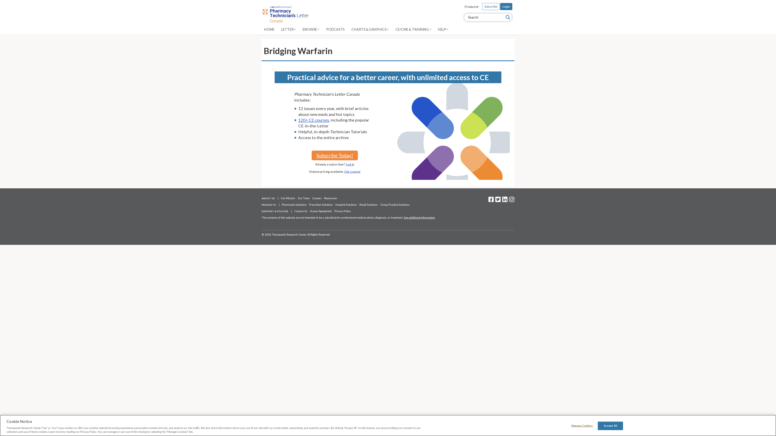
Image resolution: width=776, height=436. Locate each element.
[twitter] (497, 200)
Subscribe (490, 6)
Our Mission (288, 198)
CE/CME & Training (412, 29)
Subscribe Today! (334, 155)
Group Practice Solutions (395, 204)
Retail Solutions (369, 204)
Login (506, 6)
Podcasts (335, 29)
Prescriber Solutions (321, 204)
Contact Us (300, 211)
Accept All (610, 425)
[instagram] (511, 200)
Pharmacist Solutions (294, 204)
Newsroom (330, 198)
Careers (317, 198)
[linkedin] (504, 200)
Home (269, 29)
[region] (388, 425)
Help (442, 29)
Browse (310, 29)
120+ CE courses (313, 119)
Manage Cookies (582, 425)
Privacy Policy (342, 211)
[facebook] (491, 200)
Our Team (304, 198)
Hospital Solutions (346, 204)
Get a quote (352, 171)
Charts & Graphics (369, 29)
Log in (350, 164)
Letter (287, 29)
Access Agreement (321, 211)
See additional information (419, 217)
